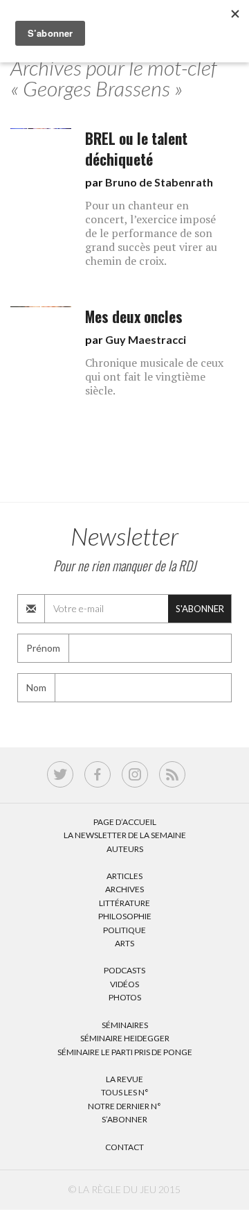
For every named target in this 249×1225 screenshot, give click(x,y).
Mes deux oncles (134, 316)
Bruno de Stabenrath (159, 182)
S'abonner (200, 608)
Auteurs (125, 849)
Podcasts (124, 970)
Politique (124, 930)
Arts (124, 943)
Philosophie (124, 916)
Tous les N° (125, 1092)
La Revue (124, 1079)
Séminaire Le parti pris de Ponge (124, 1052)
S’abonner (124, 1119)
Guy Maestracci (145, 339)
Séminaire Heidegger (124, 1038)
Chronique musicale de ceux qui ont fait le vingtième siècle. (154, 376)
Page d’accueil (124, 822)
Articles (124, 876)
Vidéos (124, 984)
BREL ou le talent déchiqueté (136, 149)
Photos (125, 997)
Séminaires (125, 1025)
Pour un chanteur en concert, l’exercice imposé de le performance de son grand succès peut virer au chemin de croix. (151, 233)
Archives (124, 889)
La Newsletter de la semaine (125, 835)
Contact (124, 1147)
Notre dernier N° (124, 1106)
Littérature (124, 903)
